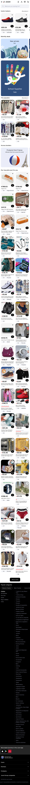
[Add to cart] (12, 26)
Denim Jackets (19, 728)
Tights (17, 682)
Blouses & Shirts (20, 609)
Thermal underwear (21, 742)
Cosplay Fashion (20, 611)
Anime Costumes (20, 694)
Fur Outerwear (19, 701)
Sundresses (19, 676)
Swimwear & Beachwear (22, 629)
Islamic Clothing (20, 703)
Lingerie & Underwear (21, 613)
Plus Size (3, 595)
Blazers (17, 699)
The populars (5, 98)
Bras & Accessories (20, 641)
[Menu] (1, 1)
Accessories (4, 593)
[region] (15, 23)
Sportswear (19, 627)
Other (2, 601)
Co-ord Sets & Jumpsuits (22, 617)
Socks (17, 625)
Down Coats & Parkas (21, 672)
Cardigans (18, 661)
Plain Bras (18, 674)
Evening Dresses (20, 643)
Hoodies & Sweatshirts (21, 605)
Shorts (17, 653)
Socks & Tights (19, 615)
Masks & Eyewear (20, 734)
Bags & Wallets (4, 599)
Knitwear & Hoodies (21, 597)
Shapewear (18, 712)
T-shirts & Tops (19, 594)
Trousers (18, 601)
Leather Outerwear (20, 732)
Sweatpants (19, 678)
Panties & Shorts (20, 724)
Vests (17, 740)
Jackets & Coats (20, 607)
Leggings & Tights (20, 686)
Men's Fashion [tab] (17, 588)
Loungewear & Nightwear (22, 619)
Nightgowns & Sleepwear (22, 710)
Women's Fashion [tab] (6, 588)
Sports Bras (19, 714)
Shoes (2, 597)
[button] (2, 751)
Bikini (17, 663)
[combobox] (16, 6)
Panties (17, 692)
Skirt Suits (18, 726)
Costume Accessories (21, 670)
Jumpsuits (18, 705)
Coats (17, 668)
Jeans (17, 645)
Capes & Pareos (20, 719)
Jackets (18, 633)
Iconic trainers (5, 11)
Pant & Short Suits (20, 657)
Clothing (3, 591)
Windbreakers (19, 684)
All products (25, 11)
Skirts (17, 635)
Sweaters (18, 637)
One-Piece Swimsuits (21, 690)
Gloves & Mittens (20, 730)
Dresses (18, 599)
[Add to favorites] (12, 15)
